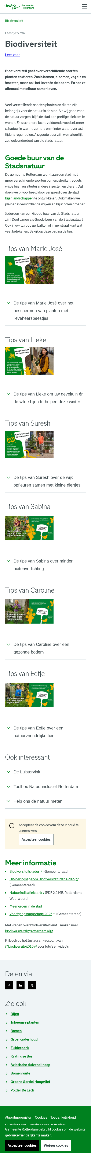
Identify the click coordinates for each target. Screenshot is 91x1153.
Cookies (41, 1117)
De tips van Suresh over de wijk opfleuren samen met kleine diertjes (47, 481)
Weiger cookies (56, 1145)
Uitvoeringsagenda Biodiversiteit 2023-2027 (44, 879)
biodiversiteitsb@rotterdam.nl (29, 931)
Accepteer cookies (36, 839)
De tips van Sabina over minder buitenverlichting (43, 565)
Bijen (15, 1014)
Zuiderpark (20, 1048)
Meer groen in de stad (26, 906)
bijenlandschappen (19, 198)
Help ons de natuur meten (38, 801)
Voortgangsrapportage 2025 (33, 914)
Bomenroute (20, 1073)
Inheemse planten (25, 1022)
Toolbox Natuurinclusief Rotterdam (46, 786)
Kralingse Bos (22, 1056)
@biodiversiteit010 (21, 946)
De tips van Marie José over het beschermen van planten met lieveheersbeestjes (43, 311)
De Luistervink (27, 772)
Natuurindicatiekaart (27, 893)
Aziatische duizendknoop (30, 1065)
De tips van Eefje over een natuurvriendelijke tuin (38, 732)
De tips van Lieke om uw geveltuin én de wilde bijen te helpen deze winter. (49, 398)
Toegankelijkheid (63, 1117)
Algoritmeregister (18, 1117)
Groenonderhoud (24, 1039)
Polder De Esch (22, 1090)
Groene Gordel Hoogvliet (30, 1082)
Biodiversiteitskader (26, 871)
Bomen (16, 1031)
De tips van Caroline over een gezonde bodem (41, 648)
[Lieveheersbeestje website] (29, 270)
